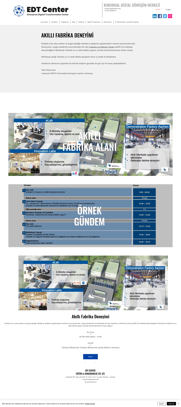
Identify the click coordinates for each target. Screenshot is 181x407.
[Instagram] (170, 16)
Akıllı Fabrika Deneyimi (90, 316)
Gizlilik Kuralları (90, 404)
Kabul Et (171, 404)
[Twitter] (165, 16)
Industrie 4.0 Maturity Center (101, 47)
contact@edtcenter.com (112, 8)
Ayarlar (161, 404)
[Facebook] (160, 16)
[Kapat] (178, 403)
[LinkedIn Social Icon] (155, 16)
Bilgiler (90, 357)
